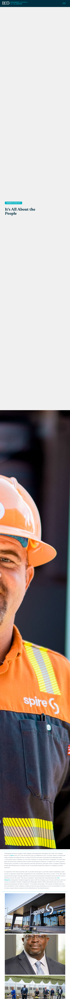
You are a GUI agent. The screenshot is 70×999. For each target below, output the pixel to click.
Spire (12, 855)
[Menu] (64, 3)
